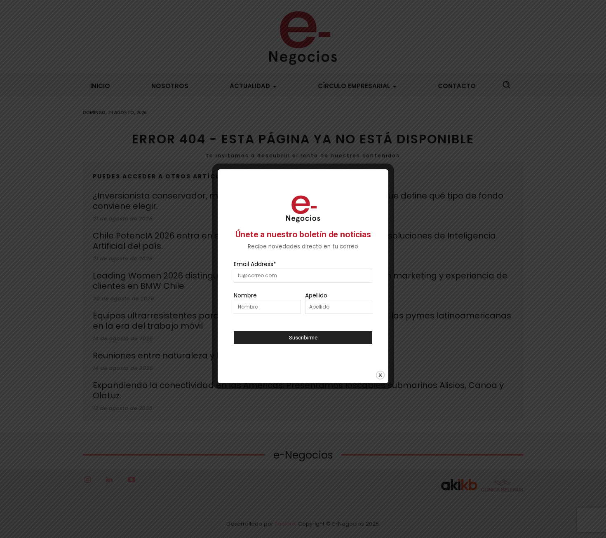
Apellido (316, 295)
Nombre (245, 295)
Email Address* (255, 264)
